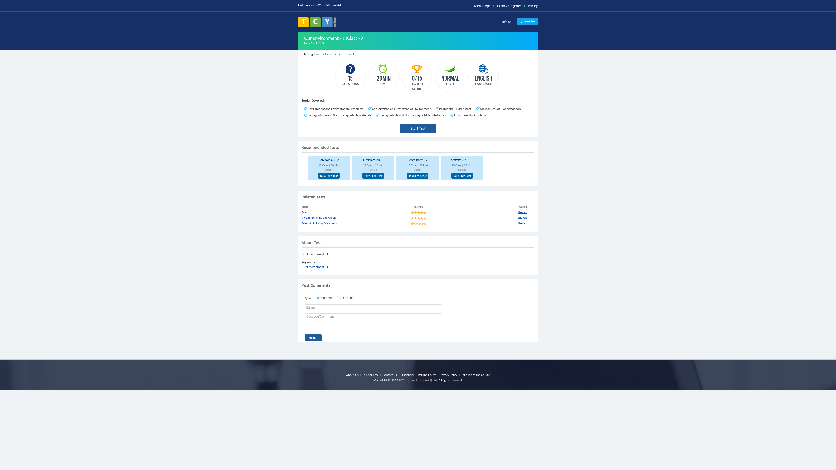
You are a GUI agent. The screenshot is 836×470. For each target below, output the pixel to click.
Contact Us (390, 375)
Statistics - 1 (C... (462, 160)
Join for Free (370, 375)
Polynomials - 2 (329, 160)
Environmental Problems (470, 115)
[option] (328, 168)
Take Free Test (329, 176)
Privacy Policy (448, 375)
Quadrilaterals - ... (373, 160)
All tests (318, 43)
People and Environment (455, 109)
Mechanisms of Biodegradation (500, 109)
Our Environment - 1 (315, 267)
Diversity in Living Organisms (319, 223)
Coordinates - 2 (418, 160)
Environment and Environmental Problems (335, 109)
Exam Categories (509, 6)
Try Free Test (527, 21)
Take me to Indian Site (475, 375)
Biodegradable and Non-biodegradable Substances (413, 115)
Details (329, 169)
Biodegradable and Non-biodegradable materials (339, 115)
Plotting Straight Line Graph (319, 218)
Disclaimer (407, 375)
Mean (305, 212)
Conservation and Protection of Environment (401, 109)
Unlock (522, 212)
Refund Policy (427, 375)
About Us (352, 375)
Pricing (533, 6)
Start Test (418, 128)
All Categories (310, 54)
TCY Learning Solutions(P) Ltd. (418, 380)
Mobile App (482, 6)
